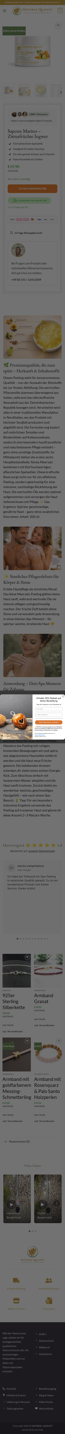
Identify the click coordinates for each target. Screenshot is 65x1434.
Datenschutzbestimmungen (40, 734)
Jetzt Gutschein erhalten (48, 722)
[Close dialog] (63, 696)
